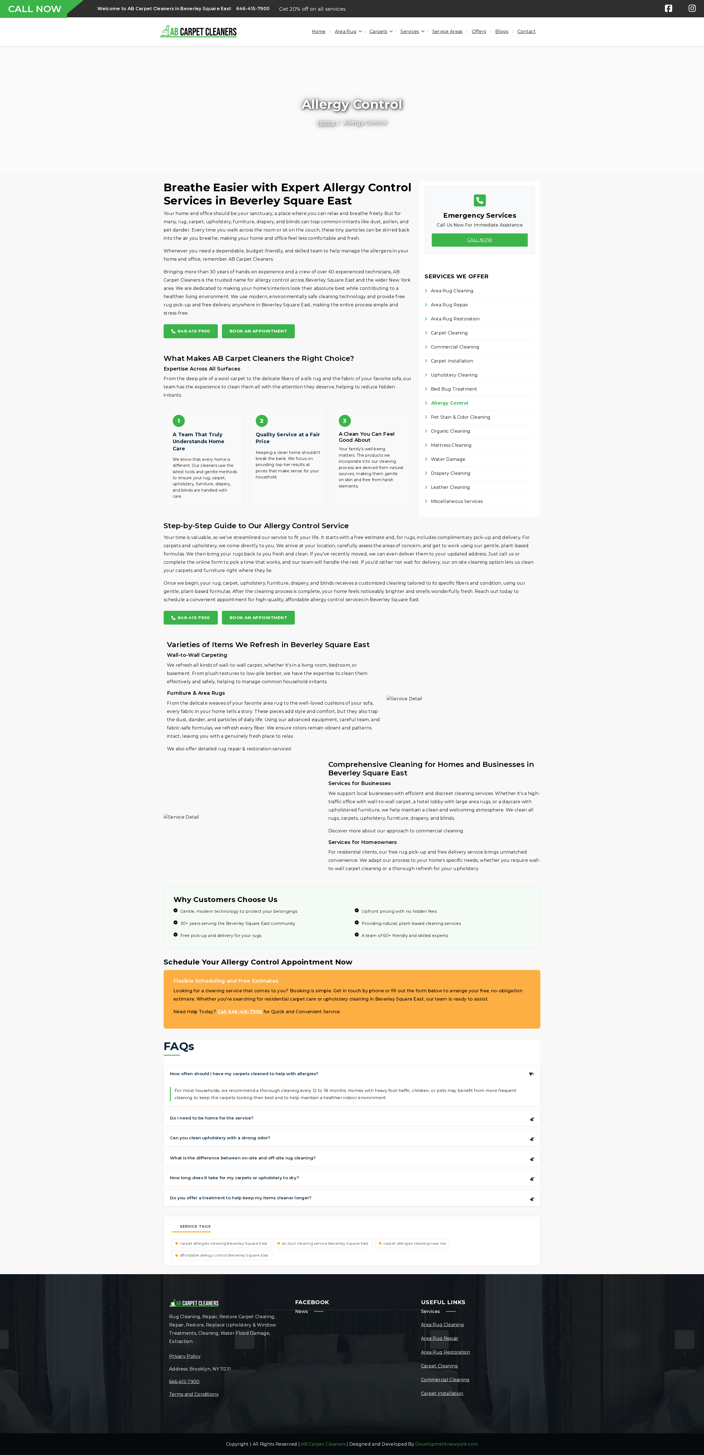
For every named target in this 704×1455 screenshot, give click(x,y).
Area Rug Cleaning (452, 290)
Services (409, 31)
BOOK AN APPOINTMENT (258, 331)
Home (319, 31)
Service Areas (447, 31)
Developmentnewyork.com (446, 1444)
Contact (527, 31)
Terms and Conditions (193, 1394)
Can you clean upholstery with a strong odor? (352, 1139)
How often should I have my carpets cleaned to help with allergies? (352, 1073)
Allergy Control (449, 403)
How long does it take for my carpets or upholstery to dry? (352, 1178)
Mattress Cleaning (451, 445)
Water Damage (447, 459)
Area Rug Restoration (455, 318)
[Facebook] (668, 8)
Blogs (501, 31)
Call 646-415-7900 (240, 1011)
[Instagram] (692, 8)
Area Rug (345, 31)
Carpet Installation (451, 361)
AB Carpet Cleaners (323, 1444)
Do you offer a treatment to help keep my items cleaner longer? (352, 1199)
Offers (479, 31)
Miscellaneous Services (456, 501)
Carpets (378, 31)
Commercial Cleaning (454, 347)
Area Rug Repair (449, 304)
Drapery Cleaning (450, 473)
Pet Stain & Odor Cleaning (460, 417)
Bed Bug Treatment (453, 389)
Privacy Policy (184, 1356)
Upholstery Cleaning (454, 375)
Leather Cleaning (450, 487)
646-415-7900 (253, 8)
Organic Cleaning (450, 431)
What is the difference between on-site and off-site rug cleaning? (352, 1159)
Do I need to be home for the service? (352, 1119)
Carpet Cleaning (449, 333)
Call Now (479, 239)
